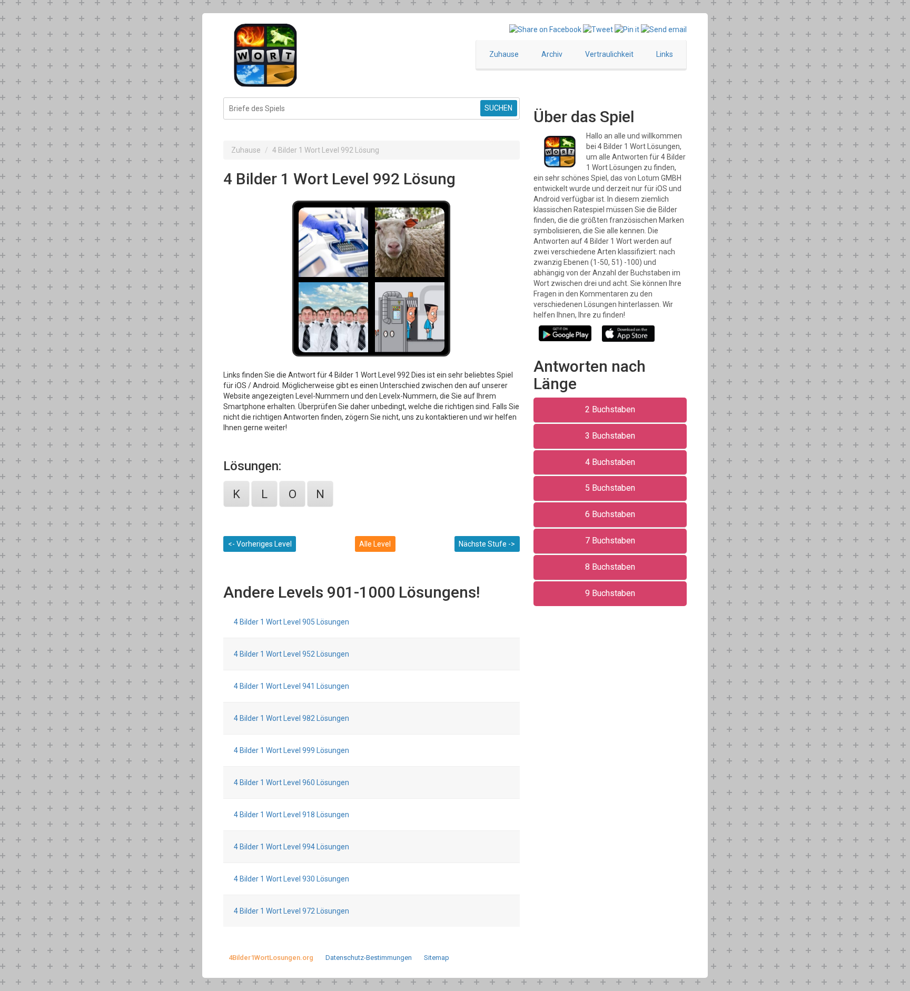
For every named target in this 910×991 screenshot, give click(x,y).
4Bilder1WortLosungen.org (271, 958)
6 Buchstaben (610, 514)
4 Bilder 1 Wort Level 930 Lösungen (291, 879)
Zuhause (504, 54)
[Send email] (664, 29)
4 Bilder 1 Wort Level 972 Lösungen (291, 911)
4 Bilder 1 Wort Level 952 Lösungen (291, 654)
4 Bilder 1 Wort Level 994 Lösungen (291, 847)
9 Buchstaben (610, 593)
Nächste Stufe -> (487, 544)
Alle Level (375, 544)
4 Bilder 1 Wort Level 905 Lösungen (291, 622)
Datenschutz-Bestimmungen (368, 958)
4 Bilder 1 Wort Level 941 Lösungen (291, 686)
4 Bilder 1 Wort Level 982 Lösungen (291, 718)
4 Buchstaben (610, 462)
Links (664, 54)
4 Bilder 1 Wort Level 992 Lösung (325, 150)
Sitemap (436, 958)
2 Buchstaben (610, 409)
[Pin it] (627, 29)
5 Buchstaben (610, 488)
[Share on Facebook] (545, 29)
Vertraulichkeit (609, 54)
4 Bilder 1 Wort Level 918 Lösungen (291, 814)
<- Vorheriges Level (260, 544)
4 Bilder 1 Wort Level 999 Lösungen (291, 750)
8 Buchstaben (610, 567)
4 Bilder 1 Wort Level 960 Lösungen (291, 782)
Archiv (551, 54)
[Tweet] (598, 29)
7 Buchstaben (610, 541)
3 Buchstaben (610, 436)
